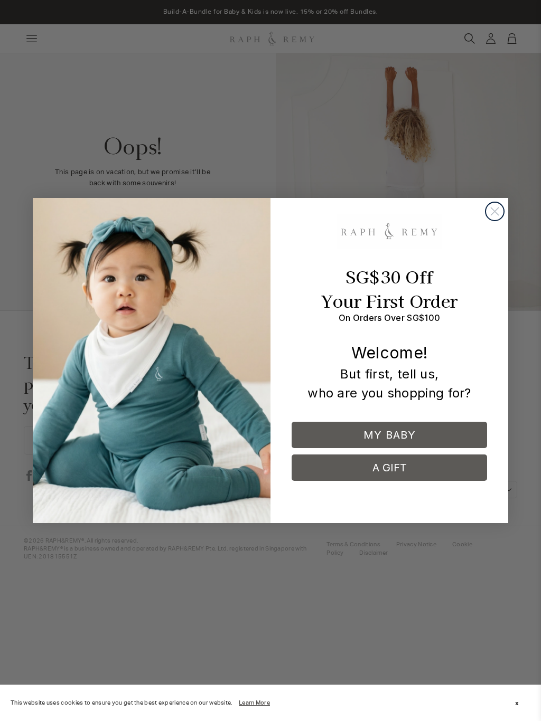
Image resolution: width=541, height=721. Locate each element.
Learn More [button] (254, 702)
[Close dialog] (495, 211)
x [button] (517, 703)
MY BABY (389, 435)
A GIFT (389, 467)
